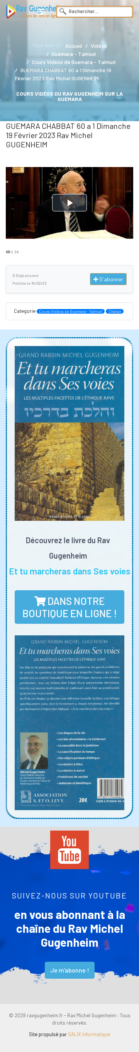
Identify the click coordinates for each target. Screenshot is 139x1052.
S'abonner (110, 279)
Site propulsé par (69, 1034)
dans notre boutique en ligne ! (69, 607)
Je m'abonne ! (69, 970)
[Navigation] (40, 11)
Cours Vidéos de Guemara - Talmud (70, 311)
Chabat (114, 311)
